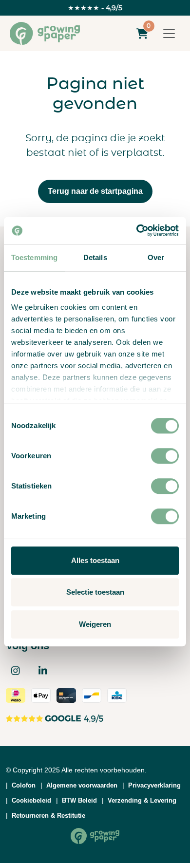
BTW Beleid (79, 800)
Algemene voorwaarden (81, 785)
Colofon (24, 785)
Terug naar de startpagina (95, 191)
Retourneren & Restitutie (48, 815)
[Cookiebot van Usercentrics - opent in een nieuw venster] (137, 230)
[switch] (165, 456)
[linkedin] (43, 670)
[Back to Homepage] (95, 836)
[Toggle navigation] (169, 33)
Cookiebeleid (31, 800)
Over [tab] (156, 257)
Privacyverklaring (154, 785)
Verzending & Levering (142, 800)
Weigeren (95, 624)
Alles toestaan (95, 560)
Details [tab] (95, 257)
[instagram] (15, 670)
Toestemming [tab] (34, 257)
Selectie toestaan (95, 592)
